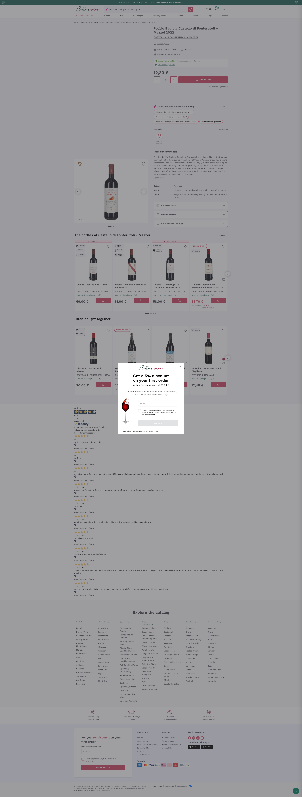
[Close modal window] (180, 366)
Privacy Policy (153, 431)
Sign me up (158, 423)
